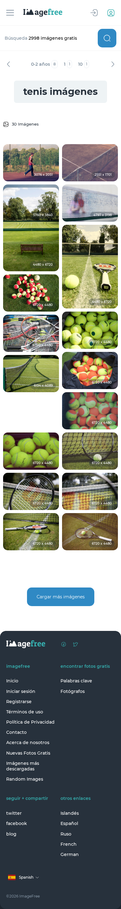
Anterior (8, 64)
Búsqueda (107, 38)
